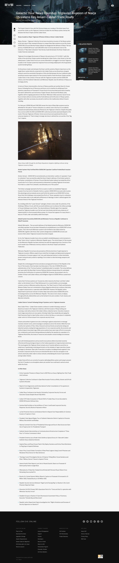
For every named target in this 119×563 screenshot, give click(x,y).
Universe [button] (18, 5)
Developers (40, 539)
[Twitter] (87, 521)
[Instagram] (98, 521)
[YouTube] (91, 521)
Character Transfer (42, 549)
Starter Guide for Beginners (23, 541)
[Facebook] (84, 521)
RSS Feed (83, 539)
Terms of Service (85, 533)
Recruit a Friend (42, 541)
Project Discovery (64, 536)
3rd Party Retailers (42, 551)
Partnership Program (43, 546)
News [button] (33, 5)
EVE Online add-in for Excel (22, 544)
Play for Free (19, 531)
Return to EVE (41, 544)
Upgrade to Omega (20, 536)
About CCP (83, 531)
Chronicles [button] (27, 5)
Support (40, 533)
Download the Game (21, 533)
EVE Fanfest (62, 531)
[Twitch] (95, 521)
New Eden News (20, 20)
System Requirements (21, 539)
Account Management (43, 531)
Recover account (20, 546)
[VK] (102, 521)
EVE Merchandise (64, 533)
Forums (40, 536)
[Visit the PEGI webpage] (100, 556)
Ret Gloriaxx (37, 20)
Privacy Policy (84, 536)
